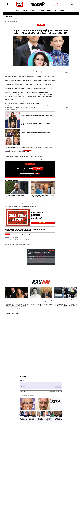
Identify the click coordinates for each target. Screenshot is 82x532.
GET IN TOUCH (43, 222)
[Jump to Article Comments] (27, 70)
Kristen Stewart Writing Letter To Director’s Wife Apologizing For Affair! (21, 206)
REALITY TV (25, 10)
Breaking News (14, 21)
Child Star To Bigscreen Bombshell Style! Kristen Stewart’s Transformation (18, 239)
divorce (22, 229)
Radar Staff (8, 69)
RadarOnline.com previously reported (14, 94)
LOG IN (73, 4)
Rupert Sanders (10, 230)
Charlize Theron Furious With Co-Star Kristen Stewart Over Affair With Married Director (25, 156)
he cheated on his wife (10, 77)
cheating (44, 229)
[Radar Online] (38, 4)
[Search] (7, 4)
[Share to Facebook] (30, 70)
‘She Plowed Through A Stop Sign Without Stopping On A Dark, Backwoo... (24, 234)
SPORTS (62, 10)
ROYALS (49, 10)
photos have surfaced (31, 96)
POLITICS (32, 10)
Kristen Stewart (19, 230)
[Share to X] (34, 70)
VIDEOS (55, 10)
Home (6, 21)
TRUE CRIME (41, 10)
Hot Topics (28, 229)
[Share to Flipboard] (37, 70)
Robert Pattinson (36, 229)
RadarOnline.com (35, 77)
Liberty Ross (28, 230)
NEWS (17, 10)
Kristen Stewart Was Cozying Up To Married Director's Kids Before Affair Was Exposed (24, 159)
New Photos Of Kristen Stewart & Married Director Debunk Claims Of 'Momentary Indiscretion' (26, 203)
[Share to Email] (41, 70)
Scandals (9, 21)
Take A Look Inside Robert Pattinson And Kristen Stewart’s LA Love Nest (18, 244)
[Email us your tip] (19, 6)
